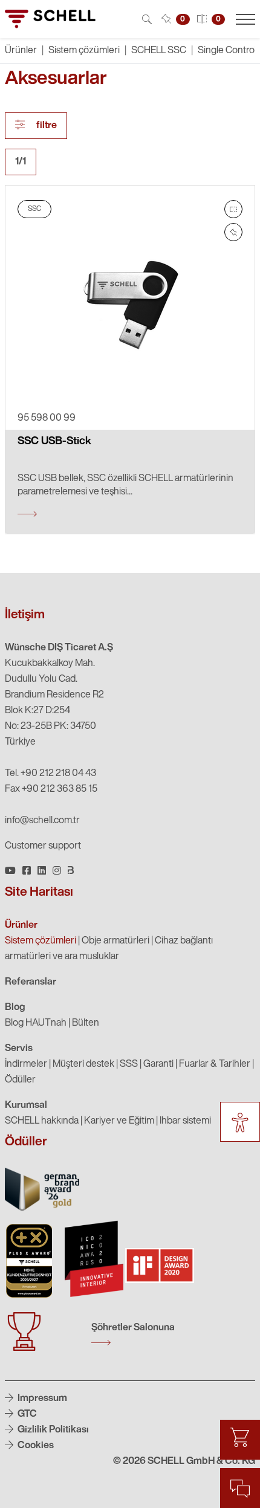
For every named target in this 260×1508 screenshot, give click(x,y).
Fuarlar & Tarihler (214, 1064)
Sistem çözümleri (84, 51)
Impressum (41, 1398)
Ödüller (20, 1080)
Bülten (85, 1023)
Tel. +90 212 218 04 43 (50, 773)
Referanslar (30, 982)
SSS (129, 1064)
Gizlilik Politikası (52, 1430)
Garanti (158, 1064)
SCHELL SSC (158, 51)
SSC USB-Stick (54, 441)
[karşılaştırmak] (233, 209)
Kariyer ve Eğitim (119, 1121)
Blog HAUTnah (36, 1023)
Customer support (43, 846)
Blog (15, 1007)
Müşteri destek (83, 1064)
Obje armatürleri (115, 941)
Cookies (35, 1446)
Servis (19, 1048)
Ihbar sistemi (185, 1121)
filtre (45, 126)
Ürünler (21, 925)
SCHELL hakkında (42, 1121)
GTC (26, 1414)
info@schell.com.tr (42, 821)
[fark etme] (233, 232)
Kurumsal (26, 1105)
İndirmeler (26, 1064)
